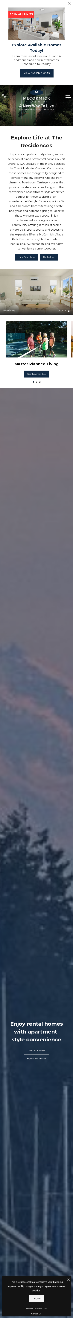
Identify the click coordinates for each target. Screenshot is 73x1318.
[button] (33, 382)
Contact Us (36, 1314)
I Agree (36, 1298)
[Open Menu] (68, 96)
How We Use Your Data (36, 1309)
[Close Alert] (69, 4)
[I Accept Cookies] (68, 1280)
